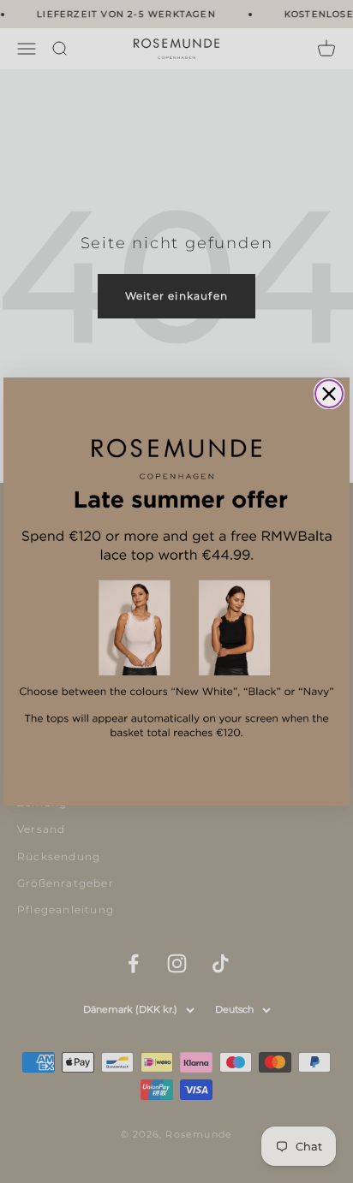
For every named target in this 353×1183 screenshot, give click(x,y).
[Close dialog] (329, 393)
